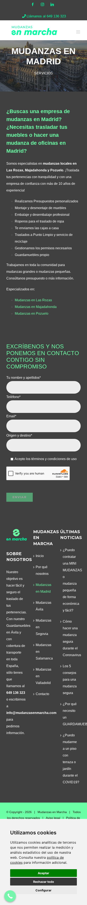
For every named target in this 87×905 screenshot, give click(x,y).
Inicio (40, 556)
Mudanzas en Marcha (52, 812)
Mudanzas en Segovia (43, 627)
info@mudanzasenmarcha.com (31, 713)
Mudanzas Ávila (43, 606)
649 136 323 (15, 692)
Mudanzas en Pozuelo (31, 313)
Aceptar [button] (43, 873)
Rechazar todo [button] (43, 881)
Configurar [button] (43, 890)
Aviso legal (53, 818)
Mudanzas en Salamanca (44, 651)
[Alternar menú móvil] (78, 32)
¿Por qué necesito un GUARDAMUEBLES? (71, 714)
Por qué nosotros (42, 570)
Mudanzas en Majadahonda (36, 307)
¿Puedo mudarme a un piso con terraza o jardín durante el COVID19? (71, 758)
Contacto (42, 694)
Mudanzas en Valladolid (43, 676)
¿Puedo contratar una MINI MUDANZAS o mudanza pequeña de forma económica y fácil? (71, 580)
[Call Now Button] (10, 896)
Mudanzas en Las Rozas (33, 300)
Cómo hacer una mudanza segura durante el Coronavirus (71, 638)
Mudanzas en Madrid (43, 588)
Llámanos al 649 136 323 (46, 16)
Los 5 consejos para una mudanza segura (70, 679)
